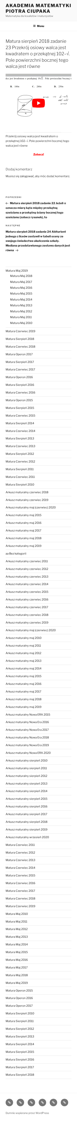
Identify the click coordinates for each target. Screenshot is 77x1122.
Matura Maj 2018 (21, 276)
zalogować (27, 176)
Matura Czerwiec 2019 (20, 331)
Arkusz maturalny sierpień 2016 (26, 806)
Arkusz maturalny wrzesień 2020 (27, 837)
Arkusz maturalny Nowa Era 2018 (27, 737)
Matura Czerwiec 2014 (20, 431)
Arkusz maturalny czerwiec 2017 (27, 607)
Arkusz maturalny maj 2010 (23, 638)
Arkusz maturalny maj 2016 (23, 523)
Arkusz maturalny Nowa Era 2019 (27, 745)
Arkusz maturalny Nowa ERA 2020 (28, 753)
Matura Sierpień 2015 (20, 408)
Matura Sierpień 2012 (20, 454)
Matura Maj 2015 (21, 293)
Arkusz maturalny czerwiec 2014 (27, 584)
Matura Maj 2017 (21, 282)
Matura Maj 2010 (21, 323)
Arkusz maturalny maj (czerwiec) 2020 (31, 507)
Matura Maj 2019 (17, 270)
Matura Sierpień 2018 (20, 339)
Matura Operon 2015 (19, 400)
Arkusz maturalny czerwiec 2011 (27, 561)
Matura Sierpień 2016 (20, 385)
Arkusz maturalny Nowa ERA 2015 (28, 714)
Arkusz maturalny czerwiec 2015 (27, 592)
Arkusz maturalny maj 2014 (23, 668)
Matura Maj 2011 (21, 317)
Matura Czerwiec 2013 (20, 446)
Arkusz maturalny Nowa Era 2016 (27, 722)
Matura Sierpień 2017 (20, 362)
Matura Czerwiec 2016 (20, 392)
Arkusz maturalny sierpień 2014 (26, 791)
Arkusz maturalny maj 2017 (23, 530)
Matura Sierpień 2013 (20, 438)
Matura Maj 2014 (21, 299)
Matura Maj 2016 (21, 287)
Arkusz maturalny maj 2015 (23, 515)
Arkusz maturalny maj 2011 (23, 645)
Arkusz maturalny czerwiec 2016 (27, 599)
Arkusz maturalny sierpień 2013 (26, 783)
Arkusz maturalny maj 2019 (23, 546)
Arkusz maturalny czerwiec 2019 (27, 500)
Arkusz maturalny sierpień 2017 (26, 814)
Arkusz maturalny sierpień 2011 (26, 768)
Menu (40, 26)
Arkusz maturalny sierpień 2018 (26, 822)
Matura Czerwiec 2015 (20, 415)
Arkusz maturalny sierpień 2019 (26, 829)
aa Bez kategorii (16, 553)
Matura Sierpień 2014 (20, 423)
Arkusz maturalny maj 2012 (23, 653)
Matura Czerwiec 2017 (20, 369)
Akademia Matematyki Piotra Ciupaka (38, 8)
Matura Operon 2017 (19, 354)
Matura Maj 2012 (21, 311)
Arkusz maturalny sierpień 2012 (26, 776)
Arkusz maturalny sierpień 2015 (26, 798)
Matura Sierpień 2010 (20, 484)
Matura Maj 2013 (21, 305)
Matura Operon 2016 (19, 377)
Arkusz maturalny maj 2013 (23, 661)
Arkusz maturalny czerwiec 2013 (27, 576)
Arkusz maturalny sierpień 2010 (26, 760)
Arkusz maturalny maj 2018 (23, 538)
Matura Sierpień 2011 (20, 469)
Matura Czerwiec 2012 (20, 461)
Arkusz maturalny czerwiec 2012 (27, 569)
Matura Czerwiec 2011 (20, 477)
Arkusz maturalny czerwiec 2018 (27, 492)
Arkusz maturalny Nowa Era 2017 (27, 730)
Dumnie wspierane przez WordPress (27, 1113)
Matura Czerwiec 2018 (20, 346)
